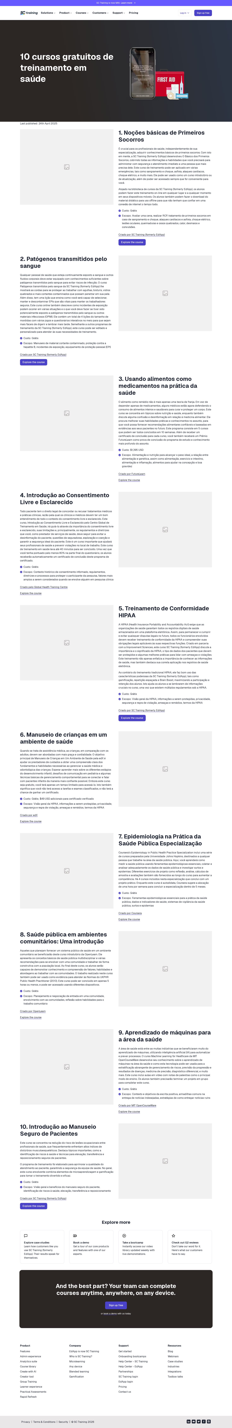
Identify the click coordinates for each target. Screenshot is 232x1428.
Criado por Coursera (130, 913)
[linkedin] (188, 1422)
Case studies (175, 1361)
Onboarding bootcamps (132, 1356)
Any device (75, 1366)
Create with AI (28, 1371)
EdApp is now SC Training (84, 1351)
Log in (183, 13)
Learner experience (31, 1386)
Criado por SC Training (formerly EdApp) (142, 234)
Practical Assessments (33, 1391)
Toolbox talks (175, 1376)
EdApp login (126, 1381)
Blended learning (79, 1371)
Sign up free (116, 1305)
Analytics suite (28, 1361)
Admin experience (30, 1356)
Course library (28, 1366)
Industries (173, 1366)
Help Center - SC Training (133, 1361)
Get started (125, 1351)
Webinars (173, 1356)
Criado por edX (29, 815)
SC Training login (128, 1376)
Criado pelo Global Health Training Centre (44, 587)
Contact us (125, 1391)
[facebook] (204, 1422)
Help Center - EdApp (131, 1366)
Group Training (28, 1381)
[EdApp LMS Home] (29, 13)
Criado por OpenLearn (33, 1011)
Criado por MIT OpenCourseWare (137, 1105)
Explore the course (132, 242)
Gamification (76, 1376)
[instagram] (209, 1422)
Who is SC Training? (80, 1356)
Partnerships (126, 1371)
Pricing (133, 13)
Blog (170, 1351)
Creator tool (27, 1376)
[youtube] (194, 1422)
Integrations (174, 1371)
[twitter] (199, 1422)
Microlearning (77, 1361)
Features (25, 1351)
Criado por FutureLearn (132, 474)
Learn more (126, 2)
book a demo (110, 1313)
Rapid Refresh (28, 1396)
